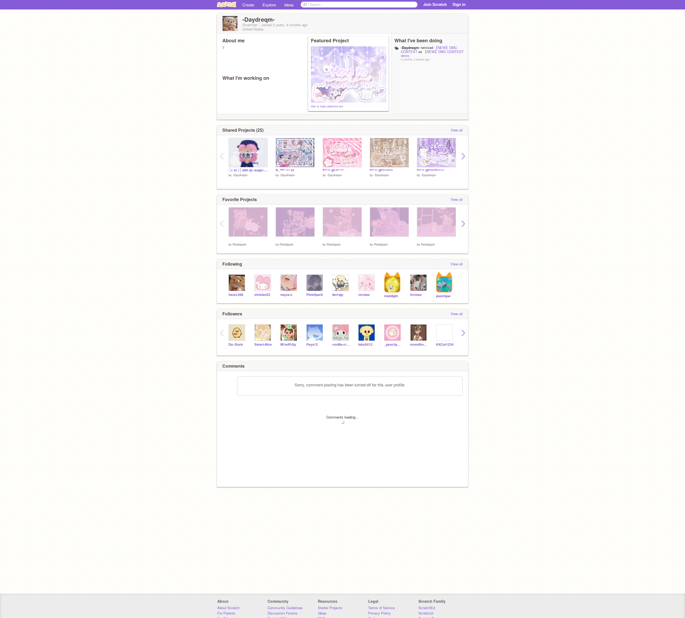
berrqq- (338, 294)
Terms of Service (381, 607)
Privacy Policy (379, 613)
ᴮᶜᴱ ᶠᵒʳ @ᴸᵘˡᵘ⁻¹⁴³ (333, 170)
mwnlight (391, 296)
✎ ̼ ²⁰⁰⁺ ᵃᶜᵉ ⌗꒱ (285, 170)
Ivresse (416, 294)
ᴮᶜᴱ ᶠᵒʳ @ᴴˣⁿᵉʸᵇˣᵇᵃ (381, 170)
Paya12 (312, 344)
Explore (269, 4)
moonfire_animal (419, 344)
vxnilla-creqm (341, 344)
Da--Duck (236, 344)
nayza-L (286, 294)
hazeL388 (236, 294)
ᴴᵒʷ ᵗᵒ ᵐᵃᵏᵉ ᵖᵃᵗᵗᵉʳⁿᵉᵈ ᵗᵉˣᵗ (327, 106)
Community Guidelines (285, 607)
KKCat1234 (445, 344)
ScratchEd (426, 607)
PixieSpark (239, 244)
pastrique (443, 296)
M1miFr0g (288, 344)
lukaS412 (365, 344)
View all (457, 130)
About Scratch (228, 607)
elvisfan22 (262, 294)
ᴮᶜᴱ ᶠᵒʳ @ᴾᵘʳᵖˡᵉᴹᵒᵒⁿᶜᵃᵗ (430, 170)
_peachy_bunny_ (393, 344)
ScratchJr (425, 613)
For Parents (226, 613)
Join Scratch (435, 4)
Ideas (289, 4)
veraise (364, 294)
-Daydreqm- (240, 175)
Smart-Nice (263, 344)
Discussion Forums (283, 613)
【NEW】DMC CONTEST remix (432, 53)
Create (248, 4)
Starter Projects (330, 607)
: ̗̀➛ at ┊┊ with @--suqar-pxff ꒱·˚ (248, 170)
